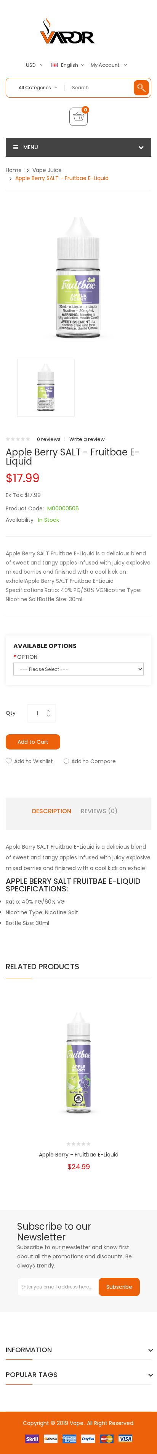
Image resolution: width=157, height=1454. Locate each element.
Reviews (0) (99, 811)
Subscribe (119, 1287)
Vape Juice (47, 170)
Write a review (87, 439)
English (70, 65)
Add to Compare (93, 761)
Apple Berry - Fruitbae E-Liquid (79, 1154)
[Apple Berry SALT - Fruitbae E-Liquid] (46, 387)
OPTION (27, 657)
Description (51, 811)
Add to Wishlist (33, 761)
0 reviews (49, 439)
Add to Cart (33, 742)
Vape (76, 1423)
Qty (11, 713)
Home (14, 170)
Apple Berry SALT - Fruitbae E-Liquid (62, 178)
